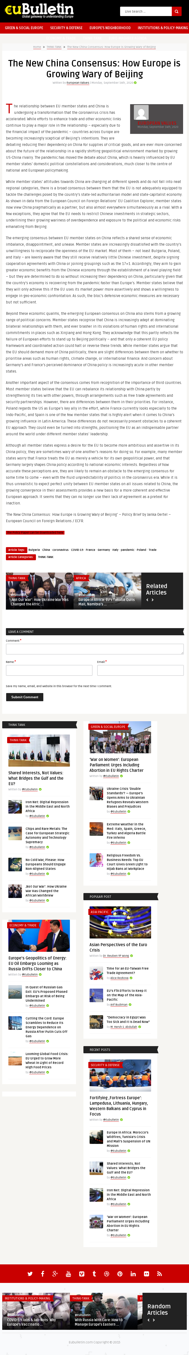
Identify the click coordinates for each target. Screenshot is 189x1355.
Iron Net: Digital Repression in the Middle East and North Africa (48, 806)
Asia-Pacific (100, 912)
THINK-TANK (92, 38)
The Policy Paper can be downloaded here (35, 533)
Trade (153, 550)
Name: (11, 661)
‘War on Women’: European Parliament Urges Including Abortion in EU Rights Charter (116, 765)
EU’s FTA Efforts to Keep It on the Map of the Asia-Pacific (127, 995)
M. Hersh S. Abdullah (123, 1027)
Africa (81, 578)
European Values (78, 83)
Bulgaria (34, 550)
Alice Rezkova (119, 978)
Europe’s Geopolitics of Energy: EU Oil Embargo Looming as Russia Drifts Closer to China (37, 964)
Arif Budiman (118, 1004)
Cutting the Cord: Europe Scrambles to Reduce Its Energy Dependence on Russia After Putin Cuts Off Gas (46, 1027)
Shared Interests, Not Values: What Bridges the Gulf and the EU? (35, 778)
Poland (141, 550)
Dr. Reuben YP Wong (116, 955)
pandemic (127, 550)
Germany (104, 550)
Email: (102, 661)
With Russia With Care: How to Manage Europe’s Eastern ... (99, 1322)
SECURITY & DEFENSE (66, 28)
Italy (115, 550)
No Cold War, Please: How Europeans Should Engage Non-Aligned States (46, 864)
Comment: (13, 640)
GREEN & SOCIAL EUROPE (24, 28)
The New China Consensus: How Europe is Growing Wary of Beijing (111, 47)
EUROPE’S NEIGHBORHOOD (110, 28)
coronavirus (60, 550)
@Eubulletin (19, 595)
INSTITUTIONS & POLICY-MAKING (27, 1298)
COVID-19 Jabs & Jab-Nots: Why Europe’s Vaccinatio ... (31, 1322)
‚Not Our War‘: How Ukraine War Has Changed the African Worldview (46, 891)
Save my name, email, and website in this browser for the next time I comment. (59, 686)
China (46, 550)
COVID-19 (77, 550)
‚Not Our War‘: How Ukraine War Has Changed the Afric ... (39, 602)
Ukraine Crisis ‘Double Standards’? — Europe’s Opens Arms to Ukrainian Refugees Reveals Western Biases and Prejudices (127, 798)
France (90, 550)
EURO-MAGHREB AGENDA (128, 38)
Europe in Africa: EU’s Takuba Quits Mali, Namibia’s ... (107, 602)
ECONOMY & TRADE (61, 38)
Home (37, 47)
